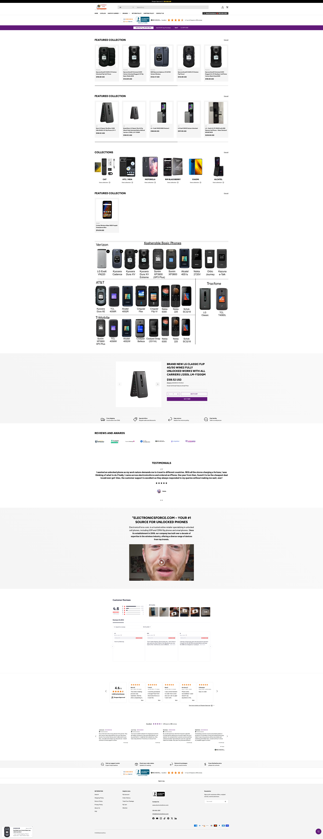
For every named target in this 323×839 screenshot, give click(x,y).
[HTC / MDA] (127, 167)
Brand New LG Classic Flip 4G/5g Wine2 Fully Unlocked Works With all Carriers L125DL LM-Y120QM (134, 130)
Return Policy (99, 801)
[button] (227, 7)
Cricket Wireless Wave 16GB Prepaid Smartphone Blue (106, 226)
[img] (118, 691)
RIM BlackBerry (173, 179)
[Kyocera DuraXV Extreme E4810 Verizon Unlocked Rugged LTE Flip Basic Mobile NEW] (134, 57)
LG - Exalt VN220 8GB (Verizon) (160, 128)
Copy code (185, 27)
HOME (96, 13)
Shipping (169, 383)
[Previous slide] (112, 646)
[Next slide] (210, 646)
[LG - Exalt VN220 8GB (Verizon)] (161, 113)
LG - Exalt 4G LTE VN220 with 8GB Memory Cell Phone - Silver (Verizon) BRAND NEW (216, 130)
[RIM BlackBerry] (173, 167)
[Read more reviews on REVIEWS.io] (220, 750)
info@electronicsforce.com (160, 814)
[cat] (105, 167)
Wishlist (125, 808)
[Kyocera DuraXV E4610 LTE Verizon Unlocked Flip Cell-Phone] (107, 57)
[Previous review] (106, 691)
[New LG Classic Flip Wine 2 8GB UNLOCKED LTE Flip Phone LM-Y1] (107, 113)
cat (104, 179)
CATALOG (103, 13)
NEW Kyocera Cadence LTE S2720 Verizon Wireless (161, 73)
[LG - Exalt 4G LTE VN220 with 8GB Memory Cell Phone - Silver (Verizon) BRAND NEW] (216, 113)
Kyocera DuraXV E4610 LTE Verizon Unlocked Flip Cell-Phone (106, 73)
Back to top (161, 781)
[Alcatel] (218, 167)
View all (226, 40)
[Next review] (217, 691)
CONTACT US (160, 13)
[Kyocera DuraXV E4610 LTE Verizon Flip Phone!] (189, 57)
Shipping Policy (99, 798)
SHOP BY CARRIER (113, 13)
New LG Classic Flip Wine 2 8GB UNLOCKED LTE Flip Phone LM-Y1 (106, 129)
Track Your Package (128, 801)
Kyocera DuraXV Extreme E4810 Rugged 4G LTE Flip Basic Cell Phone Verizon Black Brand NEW (216, 74)
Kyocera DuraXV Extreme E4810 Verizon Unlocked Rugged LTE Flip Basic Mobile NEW (133, 74)
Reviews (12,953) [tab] (118, 620)
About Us (97, 808)
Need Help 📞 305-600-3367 (143, 27)
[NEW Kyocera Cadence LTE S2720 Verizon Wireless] (161, 57)
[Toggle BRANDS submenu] (129, 13)
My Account (126, 794)
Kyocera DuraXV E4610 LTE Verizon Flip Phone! (188, 73)
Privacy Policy (99, 804)
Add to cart (194, 394)
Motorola (150, 179)
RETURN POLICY (137, 13)
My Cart (125, 804)
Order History (126, 798)
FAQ (96, 811)
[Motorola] (150, 167)
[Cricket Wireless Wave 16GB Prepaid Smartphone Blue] (107, 210)
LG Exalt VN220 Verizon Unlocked (188, 128)
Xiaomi (195, 179)
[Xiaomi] (195, 167)
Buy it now (187, 399)
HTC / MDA (127, 179)
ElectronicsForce (101, 832)
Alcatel (218, 179)
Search (97, 794)
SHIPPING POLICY (149, 13)
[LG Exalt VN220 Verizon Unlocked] (189, 113)
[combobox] (163, 7)
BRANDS (125, 13)
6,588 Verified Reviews (118, 694)
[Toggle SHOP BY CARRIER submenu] (120, 13)
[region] (161, 736)
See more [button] (136, 644)
